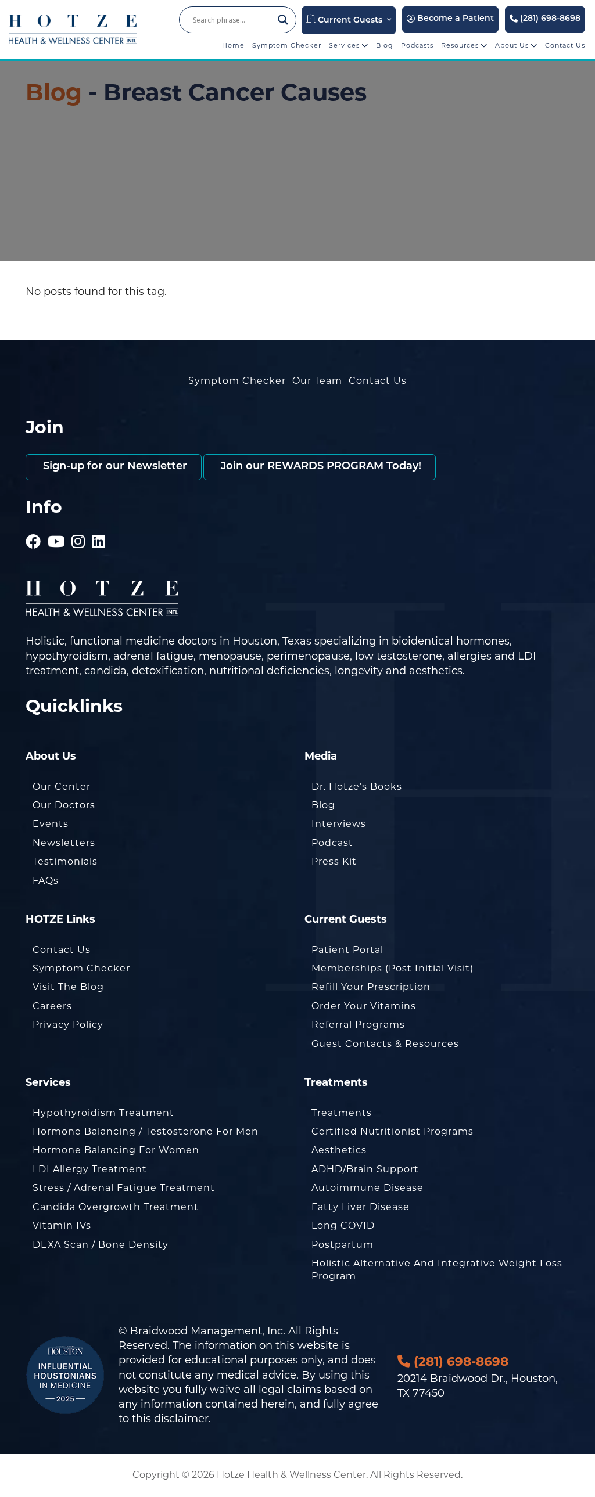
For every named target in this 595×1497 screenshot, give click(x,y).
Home (233, 45)
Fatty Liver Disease (360, 1206)
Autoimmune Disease (367, 1187)
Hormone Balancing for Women (116, 1150)
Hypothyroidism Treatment (103, 1112)
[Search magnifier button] (283, 20)
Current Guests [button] (349, 20)
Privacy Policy (68, 1024)
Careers (52, 1006)
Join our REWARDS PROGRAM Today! (319, 467)
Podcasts (417, 45)
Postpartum (342, 1244)
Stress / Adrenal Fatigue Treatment (124, 1187)
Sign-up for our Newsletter (113, 467)
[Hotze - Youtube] (56, 525)
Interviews (338, 823)
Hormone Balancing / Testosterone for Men (146, 1131)
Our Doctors (64, 805)
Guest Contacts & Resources (385, 1043)
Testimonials (65, 861)
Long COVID (343, 1225)
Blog (384, 45)
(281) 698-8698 (549, 19)
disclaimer (181, 1418)
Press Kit (334, 861)
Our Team (317, 380)
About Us (513, 45)
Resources (461, 45)
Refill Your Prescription (371, 986)
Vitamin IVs (62, 1225)
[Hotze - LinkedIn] (99, 525)
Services (345, 45)
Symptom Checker (286, 45)
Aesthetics (339, 1150)
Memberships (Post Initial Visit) (392, 968)
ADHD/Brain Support (365, 1169)
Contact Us (565, 45)
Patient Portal (347, 949)
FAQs (46, 880)
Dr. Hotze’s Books (356, 786)
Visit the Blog (68, 986)
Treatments (341, 1112)
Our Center (62, 786)
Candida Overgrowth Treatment (116, 1206)
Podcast (332, 842)
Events (51, 823)
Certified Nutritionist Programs (392, 1131)
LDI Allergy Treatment (90, 1169)
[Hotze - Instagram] (78, 525)
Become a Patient (454, 19)
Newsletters (64, 842)
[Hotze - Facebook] (33, 525)
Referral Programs (358, 1024)
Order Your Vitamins (363, 1006)
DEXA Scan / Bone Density (101, 1244)
